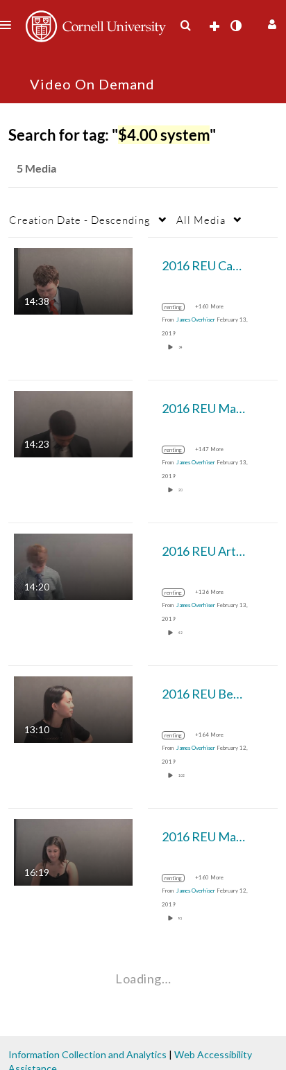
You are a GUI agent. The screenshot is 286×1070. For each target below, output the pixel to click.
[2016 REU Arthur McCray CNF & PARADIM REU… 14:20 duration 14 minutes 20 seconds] (73, 566)
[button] (270, 22)
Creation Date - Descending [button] (80, 219)
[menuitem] (185, 25)
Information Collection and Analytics (87, 1054)
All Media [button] (201, 219)
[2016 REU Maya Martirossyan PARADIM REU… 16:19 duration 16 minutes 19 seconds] (73, 851)
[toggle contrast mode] (235, 25)
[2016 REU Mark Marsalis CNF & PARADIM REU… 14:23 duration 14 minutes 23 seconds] (73, 423)
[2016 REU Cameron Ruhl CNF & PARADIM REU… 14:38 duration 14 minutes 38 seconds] (73, 280)
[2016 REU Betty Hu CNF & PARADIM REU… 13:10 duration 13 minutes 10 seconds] (73, 708)
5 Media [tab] (36, 168)
